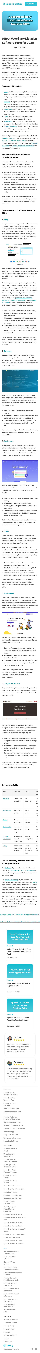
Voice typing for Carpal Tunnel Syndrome (9, 1209)
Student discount (10, 1323)
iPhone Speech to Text (12, 1112)
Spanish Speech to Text (12, 1195)
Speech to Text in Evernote (13, 1234)
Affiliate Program (10, 1335)
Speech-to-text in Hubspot (13, 1244)
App (5, 1114)
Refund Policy (8, 1329)
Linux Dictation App (11, 1108)
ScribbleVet (8, 121)
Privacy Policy (8, 1326)
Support (6, 1332)
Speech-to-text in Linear (13, 1241)
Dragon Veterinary (10, 126)
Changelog (7, 1341)
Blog (5, 1248)
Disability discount (10, 1319)
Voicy (6, 92)
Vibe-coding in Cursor (11, 1237)
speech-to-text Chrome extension (14, 141)
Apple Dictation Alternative (14, 1128)
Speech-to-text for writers (13, 1189)
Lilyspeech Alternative (12, 1122)
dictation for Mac (8, 138)
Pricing (6, 1338)
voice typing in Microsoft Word (23, 146)
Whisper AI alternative (12, 1138)
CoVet (6, 116)
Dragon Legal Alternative (13, 1125)
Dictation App (8, 1132)
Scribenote (8, 109)
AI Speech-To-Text (10, 1135)
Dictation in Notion (10, 1192)
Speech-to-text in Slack (12, 1214)
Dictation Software (10, 1141)
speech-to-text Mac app (23, 298)
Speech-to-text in (10, 1217)
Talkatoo (7, 102)
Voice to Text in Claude (12, 1186)
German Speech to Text (12, 1198)
